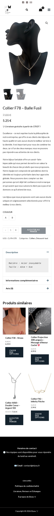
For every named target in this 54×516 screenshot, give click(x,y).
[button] (27, 10)
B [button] (12, 217)
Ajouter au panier (33, 231)
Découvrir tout (42, 238)
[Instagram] (27, 2)
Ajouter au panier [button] (14, 420)
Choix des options (14, 352)
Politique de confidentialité (27, 486)
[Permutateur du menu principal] (49, 10)
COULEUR (7, 212)
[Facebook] (23, 2)
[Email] (31, 2)
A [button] (5, 217)
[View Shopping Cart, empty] (40, 9)
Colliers (32, 238)
